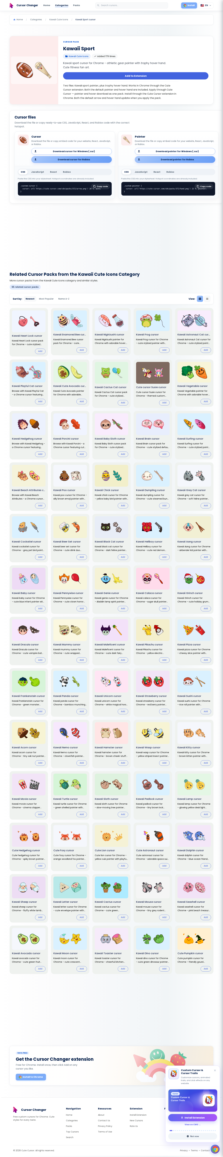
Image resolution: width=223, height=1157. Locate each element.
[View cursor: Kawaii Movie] (29, 795)
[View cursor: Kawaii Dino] (153, 950)
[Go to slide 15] (199, 1130)
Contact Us (104, 1120)
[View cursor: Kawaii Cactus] (111, 898)
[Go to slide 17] (203, 1130)
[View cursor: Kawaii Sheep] (29, 898)
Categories (61, 5)
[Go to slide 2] (173, 1130)
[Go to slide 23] (215, 1130)
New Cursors (136, 1120)
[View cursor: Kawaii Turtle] (70, 795)
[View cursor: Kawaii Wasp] (153, 744)
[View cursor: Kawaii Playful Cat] (29, 383)
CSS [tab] (23, 171)
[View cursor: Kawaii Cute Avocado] (70, 383)
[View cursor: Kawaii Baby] (29, 589)
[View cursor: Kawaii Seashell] (194, 898)
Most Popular (46, 298)
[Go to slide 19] (207, 1130)
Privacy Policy (105, 1126)
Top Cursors (72, 1131)
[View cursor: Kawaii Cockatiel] (29, 538)
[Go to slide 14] (197, 1130)
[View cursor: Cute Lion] (111, 847)
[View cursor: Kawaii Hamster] (111, 744)
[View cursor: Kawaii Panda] (70, 692)
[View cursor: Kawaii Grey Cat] (194, 486)
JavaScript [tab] (37, 171)
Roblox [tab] (67, 171)
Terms (194, 1150)
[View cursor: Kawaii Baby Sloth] (111, 435)
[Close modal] (145, 559)
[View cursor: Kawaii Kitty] (194, 744)
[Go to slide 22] (213, 1130)
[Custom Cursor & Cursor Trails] (192, 1100)
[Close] (215, 1070)
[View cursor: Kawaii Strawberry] (153, 692)
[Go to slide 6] (181, 1130)
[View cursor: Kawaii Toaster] (111, 950)
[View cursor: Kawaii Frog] (153, 331)
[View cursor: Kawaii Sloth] (111, 795)
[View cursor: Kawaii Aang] (194, 538)
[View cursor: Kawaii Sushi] (194, 692)
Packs (76, 5)
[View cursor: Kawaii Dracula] (29, 641)
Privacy (184, 1150)
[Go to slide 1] (170, 1130)
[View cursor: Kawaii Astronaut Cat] (194, 331)
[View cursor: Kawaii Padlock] (153, 795)
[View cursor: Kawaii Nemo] (70, 744)
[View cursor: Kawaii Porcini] (70, 435)
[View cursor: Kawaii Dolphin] (194, 847)
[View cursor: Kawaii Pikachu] (153, 641)
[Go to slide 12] (193, 1130)
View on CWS (191, 1124)
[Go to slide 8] (185, 1130)
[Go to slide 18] (205, 1130)
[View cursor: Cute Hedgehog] (29, 847)
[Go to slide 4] (177, 1130)
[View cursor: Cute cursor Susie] (153, 383)
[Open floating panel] (215, 1149)
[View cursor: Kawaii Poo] (70, 486)
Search (69, 1137)
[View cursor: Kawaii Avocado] (29, 950)
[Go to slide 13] (195, 1130)
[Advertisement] (111, 235)
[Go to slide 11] (191, 1130)
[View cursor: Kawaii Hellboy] (153, 538)
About (101, 1114)
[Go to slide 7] (183, 1130)
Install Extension (138, 1114)
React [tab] (53, 171)
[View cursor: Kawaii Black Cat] (111, 538)
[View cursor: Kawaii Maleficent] (111, 641)
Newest (30, 298)
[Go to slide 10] (189, 1130)
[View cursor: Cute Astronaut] (153, 847)
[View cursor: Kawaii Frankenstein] (29, 692)
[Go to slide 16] (201, 1130)
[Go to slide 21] (211, 1130)
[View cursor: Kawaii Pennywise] (70, 589)
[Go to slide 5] (179, 1130)
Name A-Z (63, 298)
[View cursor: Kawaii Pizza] (194, 641)
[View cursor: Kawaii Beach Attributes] (29, 486)
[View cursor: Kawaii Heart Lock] (29, 332)
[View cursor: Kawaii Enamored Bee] (70, 331)
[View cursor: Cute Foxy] (70, 847)
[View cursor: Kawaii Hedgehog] (29, 435)
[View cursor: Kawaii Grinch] (194, 589)
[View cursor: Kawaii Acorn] (29, 744)
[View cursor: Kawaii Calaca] (153, 589)
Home (46, 5)
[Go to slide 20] (209, 1130)
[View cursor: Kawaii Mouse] (153, 898)
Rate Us (134, 1126)
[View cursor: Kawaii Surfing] (194, 435)
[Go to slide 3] (175, 1130)
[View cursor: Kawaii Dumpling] (153, 486)
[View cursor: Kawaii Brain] (153, 435)
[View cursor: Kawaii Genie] (111, 589)
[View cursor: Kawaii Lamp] (194, 795)
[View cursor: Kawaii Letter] (70, 898)
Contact (205, 1150)
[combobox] (132, 5)
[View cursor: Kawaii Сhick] (111, 486)
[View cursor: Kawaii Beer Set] (70, 538)
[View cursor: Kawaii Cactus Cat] (111, 383)
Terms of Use (105, 1131)
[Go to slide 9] (187, 1130)
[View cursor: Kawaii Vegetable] (194, 383)
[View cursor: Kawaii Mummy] (70, 641)
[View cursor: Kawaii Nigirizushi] (111, 331)
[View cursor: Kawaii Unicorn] (111, 692)
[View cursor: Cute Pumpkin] (194, 950)
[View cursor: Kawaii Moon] (70, 950)
